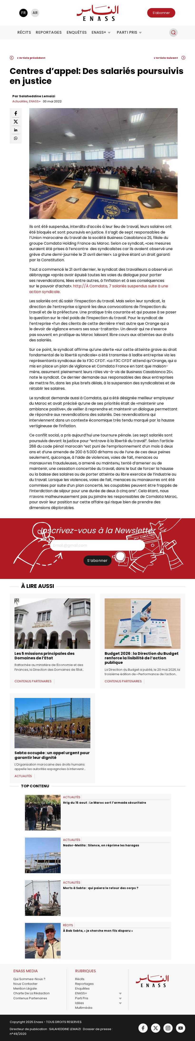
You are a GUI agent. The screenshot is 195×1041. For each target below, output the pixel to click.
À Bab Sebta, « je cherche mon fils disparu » (98, 931)
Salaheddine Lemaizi (37, 96)
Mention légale (25, 988)
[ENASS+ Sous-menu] (109, 32)
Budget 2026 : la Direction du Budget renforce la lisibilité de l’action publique (142, 658)
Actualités (20, 101)
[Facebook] (15, 113)
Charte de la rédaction (31, 993)
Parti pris (127, 32)
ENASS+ (99, 32)
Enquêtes (77, 32)
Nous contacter (25, 983)
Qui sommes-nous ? (29, 979)
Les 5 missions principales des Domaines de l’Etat (44, 656)
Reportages (49, 32)
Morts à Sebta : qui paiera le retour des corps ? (100, 888)
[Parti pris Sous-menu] (140, 32)
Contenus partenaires (30, 998)
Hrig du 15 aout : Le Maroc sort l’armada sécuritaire (105, 803)
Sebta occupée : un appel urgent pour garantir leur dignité (52, 755)
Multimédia (83, 1007)
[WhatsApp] (15, 138)
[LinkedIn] (15, 130)
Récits (24, 32)
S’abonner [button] (161, 12)
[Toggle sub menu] (120, 993)
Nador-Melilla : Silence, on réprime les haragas (101, 845)
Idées (79, 1003)
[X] (15, 122)
